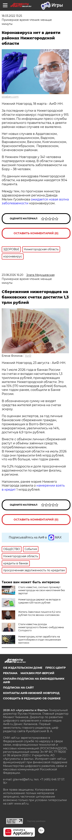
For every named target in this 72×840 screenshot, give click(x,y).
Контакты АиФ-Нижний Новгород (31, 693)
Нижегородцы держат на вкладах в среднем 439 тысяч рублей (39, 601)
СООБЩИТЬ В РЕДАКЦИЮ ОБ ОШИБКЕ (31, 698)
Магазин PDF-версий (37, 673)
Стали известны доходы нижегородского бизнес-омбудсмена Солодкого (41, 627)
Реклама (10, 673)
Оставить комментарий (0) (36, 233)
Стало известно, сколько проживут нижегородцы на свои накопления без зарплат (41, 590)
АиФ (28, 355)
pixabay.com (10, 96)
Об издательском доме (22, 667)
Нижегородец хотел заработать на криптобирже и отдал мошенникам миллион (39, 639)
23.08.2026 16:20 (12, 275)
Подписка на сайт (18, 687)
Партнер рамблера (36, 821)
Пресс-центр (55, 667)
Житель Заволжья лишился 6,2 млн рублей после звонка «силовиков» (39, 613)
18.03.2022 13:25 (12, 16)
